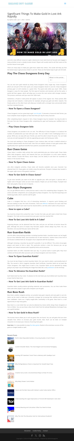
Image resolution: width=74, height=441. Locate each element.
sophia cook (12, 20)
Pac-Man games (35, 325)
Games (28, 20)
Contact (45, 431)
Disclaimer (27, 431)
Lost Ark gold (37, 113)
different (45, 203)
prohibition (50, 267)
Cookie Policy (37, 431)
